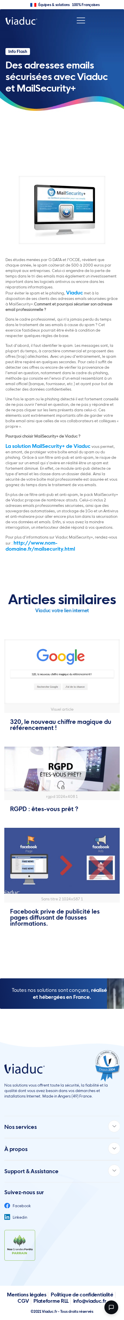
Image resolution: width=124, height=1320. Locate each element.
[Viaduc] (21, 21)
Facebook (21, 1205)
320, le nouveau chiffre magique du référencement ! (60, 724)
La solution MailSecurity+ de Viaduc (48, 446)
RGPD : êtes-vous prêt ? (44, 809)
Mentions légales (26, 1295)
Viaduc (74, 293)
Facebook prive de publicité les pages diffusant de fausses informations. (55, 917)
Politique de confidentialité (82, 1295)
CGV (23, 1301)
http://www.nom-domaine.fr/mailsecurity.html (40, 546)
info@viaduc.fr (89, 1301)
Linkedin (19, 1217)
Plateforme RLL (51, 1301)
